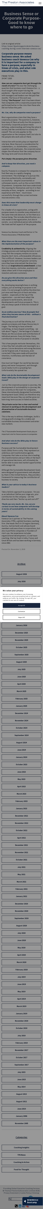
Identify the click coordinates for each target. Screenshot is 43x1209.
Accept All (21, 605)
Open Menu (40, 3)
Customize (21, 611)
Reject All (21, 617)
